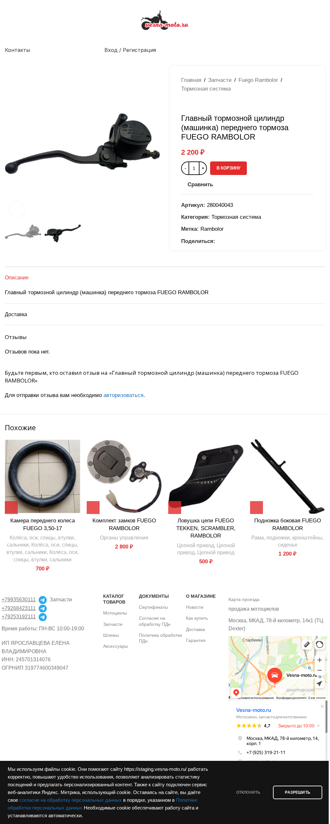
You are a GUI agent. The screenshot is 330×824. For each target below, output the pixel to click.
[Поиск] (322, 50)
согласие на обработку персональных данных (70, 800)
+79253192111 (19, 616)
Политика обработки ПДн (160, 638)
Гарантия (196, 640)
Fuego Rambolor (258, 80)
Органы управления (124, 537)
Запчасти (220, 80)
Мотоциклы (115, 613)
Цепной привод (195, 545)
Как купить (197, 618)
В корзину (228, 168)
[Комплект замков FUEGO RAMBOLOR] (124, 476)
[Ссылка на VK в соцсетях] (234, 241)
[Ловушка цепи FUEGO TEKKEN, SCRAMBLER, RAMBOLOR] (206, 476)
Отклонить (248, 792)
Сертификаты (153, 607)
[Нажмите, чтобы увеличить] (17, 209)
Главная (191, 80)
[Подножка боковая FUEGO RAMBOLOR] (287, 476)
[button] (11, 143)
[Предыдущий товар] (185, 103)
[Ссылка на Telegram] (242, 241)
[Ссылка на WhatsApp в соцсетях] (227, 241)
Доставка (195, 629)
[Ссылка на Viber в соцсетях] (250, 241)
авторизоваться (123, 395)
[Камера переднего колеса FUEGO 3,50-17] (42, 476)
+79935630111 (19, 599)
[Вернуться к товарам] (193, 103)
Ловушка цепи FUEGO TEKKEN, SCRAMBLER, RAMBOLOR (206, 528)
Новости (194, 607)
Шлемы (111, 635)
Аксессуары (115, 646)
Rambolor (212, 229)
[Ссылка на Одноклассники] (219, 241)
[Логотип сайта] (165, 20)
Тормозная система (206, 89)
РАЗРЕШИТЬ (297, 792)
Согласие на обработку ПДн (154, 621)
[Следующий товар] (200, 103)
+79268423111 (19, 608)
